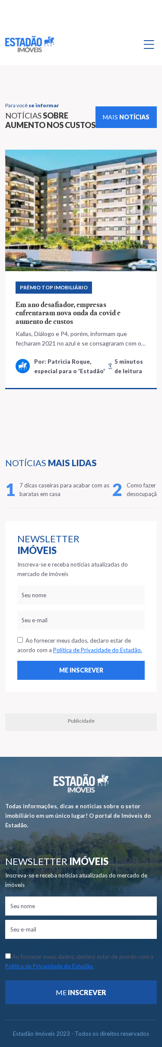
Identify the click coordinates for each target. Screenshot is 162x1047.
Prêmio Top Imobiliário (54, 287)
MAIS (126, 117)
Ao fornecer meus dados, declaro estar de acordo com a (79, 645)
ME (81, 992)
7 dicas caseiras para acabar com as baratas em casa (64, 489)
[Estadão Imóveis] (29, 44)
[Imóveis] (81, 783)
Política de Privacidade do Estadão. (97, 650)
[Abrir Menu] (149, 44)
